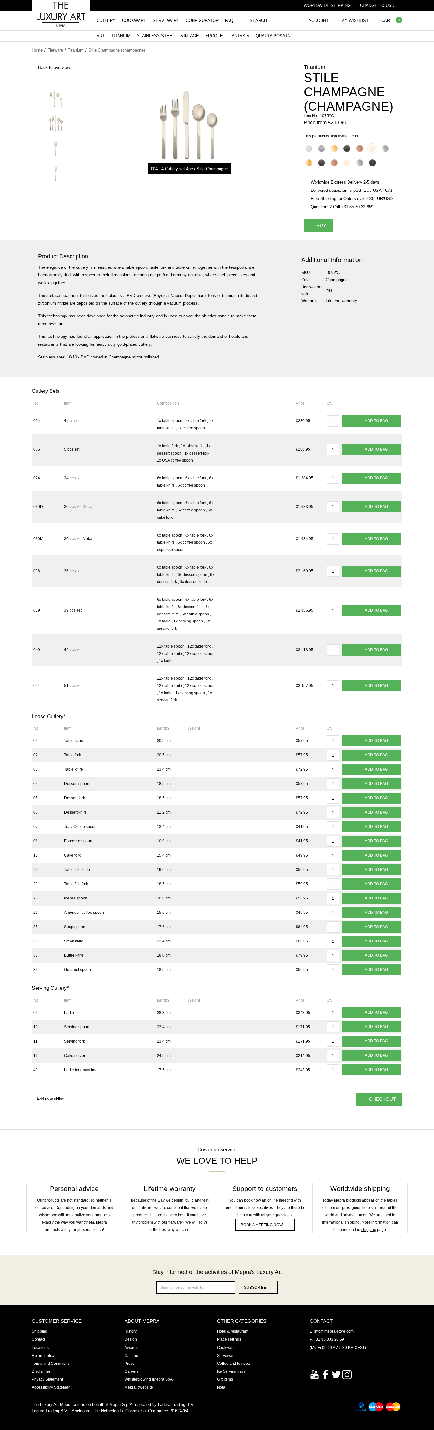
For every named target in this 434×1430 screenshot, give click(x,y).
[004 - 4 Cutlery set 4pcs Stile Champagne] (55, 98)
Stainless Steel (155, 35)
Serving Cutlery (50, 988)
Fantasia (239, 35)
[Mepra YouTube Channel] (314, 1374)
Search (258, 20)
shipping (368, 1229)
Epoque (214, 35)
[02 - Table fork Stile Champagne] (55, 174)
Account (319, 20)
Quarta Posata (273, 35)
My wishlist (355, 20)
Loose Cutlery (48, 716)
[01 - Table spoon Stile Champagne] (55, 149)
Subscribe (255, 1287)
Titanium (121, 35)
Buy (321, 225)
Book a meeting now (262, 1225)
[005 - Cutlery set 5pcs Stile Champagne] (55, 123)
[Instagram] (347, 1374)
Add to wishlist (50, 1099)
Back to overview (54, 67)
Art (101, 35)
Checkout (382, 1099)
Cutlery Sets (45, 391)
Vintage (190, 35)
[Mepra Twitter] (336, 1374)
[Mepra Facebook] (325, 1374)
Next (55, 189)
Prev (55, 77)
